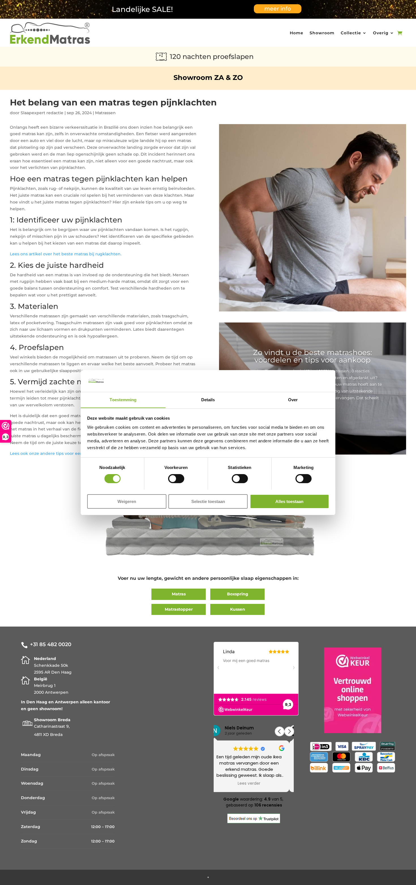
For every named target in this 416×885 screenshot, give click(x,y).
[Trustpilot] (253, 821)
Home (296, 32)
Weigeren (126, 501)
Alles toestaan (289, 501)
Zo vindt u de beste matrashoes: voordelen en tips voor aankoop (312, 356)
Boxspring (237, 594)
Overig (381, 32)
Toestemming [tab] (123, 399)
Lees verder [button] (253, 783)
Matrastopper (179, 609)
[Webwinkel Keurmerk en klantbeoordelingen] (352, 691)
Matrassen (105, 112)
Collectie (351, 32)
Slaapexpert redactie (42, 112)
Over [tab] (293, 399)
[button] (289, 731)
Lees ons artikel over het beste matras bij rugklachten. (65, 253)
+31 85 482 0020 (50, 644)
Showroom (322, 32)
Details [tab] (208, 399)
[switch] (176, 478)
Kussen (237, 609)
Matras (179, 594)
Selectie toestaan (208, 501)
